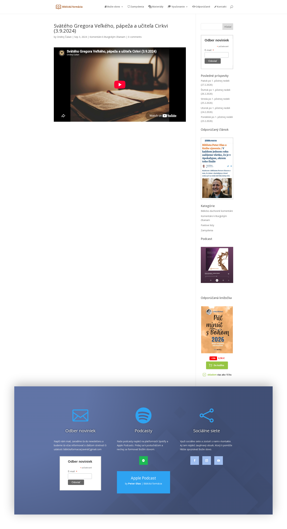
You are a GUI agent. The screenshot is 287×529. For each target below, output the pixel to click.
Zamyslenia (137, 6)
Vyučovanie (178, 6)
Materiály (157, 6)
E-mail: (209, 50)
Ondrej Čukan (64, 36)
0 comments (135, 36)
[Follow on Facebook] (194, 460)
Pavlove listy (207, 225)
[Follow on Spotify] (143, 460)
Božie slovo (113, 6)
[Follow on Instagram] (206, 460)
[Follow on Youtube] (218, 460)
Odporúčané (203, 6)
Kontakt (222, 6)
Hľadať (227, 26)
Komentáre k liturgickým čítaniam (107, 36)
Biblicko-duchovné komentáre (217, 210)
